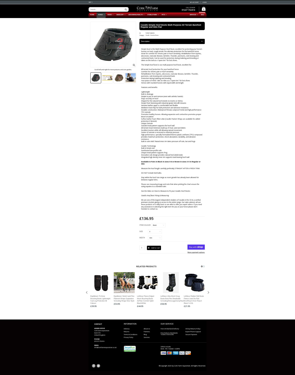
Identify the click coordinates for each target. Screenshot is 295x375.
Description (145, 41)
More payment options (196, 252)
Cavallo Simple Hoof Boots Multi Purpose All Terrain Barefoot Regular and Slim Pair (171, 26)
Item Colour (144, 225)
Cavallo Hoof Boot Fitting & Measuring (155, 195)
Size (141, 231)
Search (125, 9)
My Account (194, 2)
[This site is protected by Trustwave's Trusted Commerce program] (130, 349)
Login (204, 2)
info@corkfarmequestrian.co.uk (105, 347)
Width (142, 238)
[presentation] (92, 78)
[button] (202, 266)
